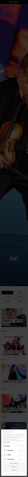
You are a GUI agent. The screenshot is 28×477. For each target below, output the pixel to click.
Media (9, 455)
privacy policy (6, 442)
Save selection (14, 463)
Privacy (11, 473)
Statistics (10, 450)
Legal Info (16, 473)
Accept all (14, 466)
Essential (7, 446)
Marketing (10, 459)
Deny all (14, 470)
